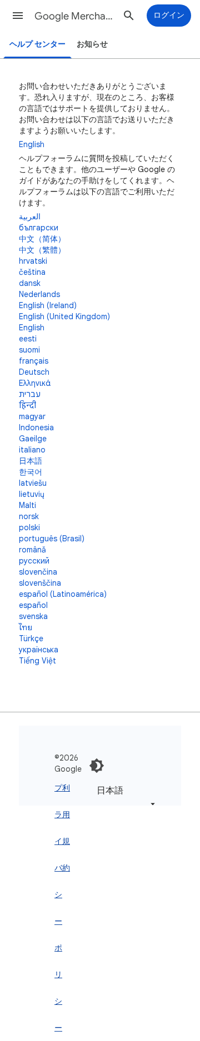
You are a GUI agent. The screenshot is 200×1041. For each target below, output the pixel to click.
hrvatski (33, 261)
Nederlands (39, 294)
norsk (29, 516)
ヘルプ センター (37, 44)
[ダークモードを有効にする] (96, 765)
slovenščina (40, 583)
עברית (30, 394)
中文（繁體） (42, 250)
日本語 (30, 461)
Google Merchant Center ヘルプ (75, 16)
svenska (33, 616)
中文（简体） (42, 239)
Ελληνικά (35, 383)
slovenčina (38, 572)
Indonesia (36, 428)
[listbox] (123, 797)
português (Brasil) (51, 539)
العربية (30, 217)
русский (34, 561)
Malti (27, 505)
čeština (32, 272)
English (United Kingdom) (64, 316)
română (32, 550)
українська (38, 650)
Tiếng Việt (37, 661)
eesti (28, 339)
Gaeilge (33, 439)
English (31, 144)
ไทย (25, 627)
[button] (17, 15)
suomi (29, 350)
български (38, 228)
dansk (30, 283)
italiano (32, 450)
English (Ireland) (48, 305)
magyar (32, 416)
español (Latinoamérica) (63, 594)
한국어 (30, 472)
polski (29, 527)
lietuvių (31, 494)
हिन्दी (27, 405)
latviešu (33, 483)
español (33, 605)
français (33, 361)
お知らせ (92, 44)
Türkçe (31, 638)
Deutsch (34, 372)
